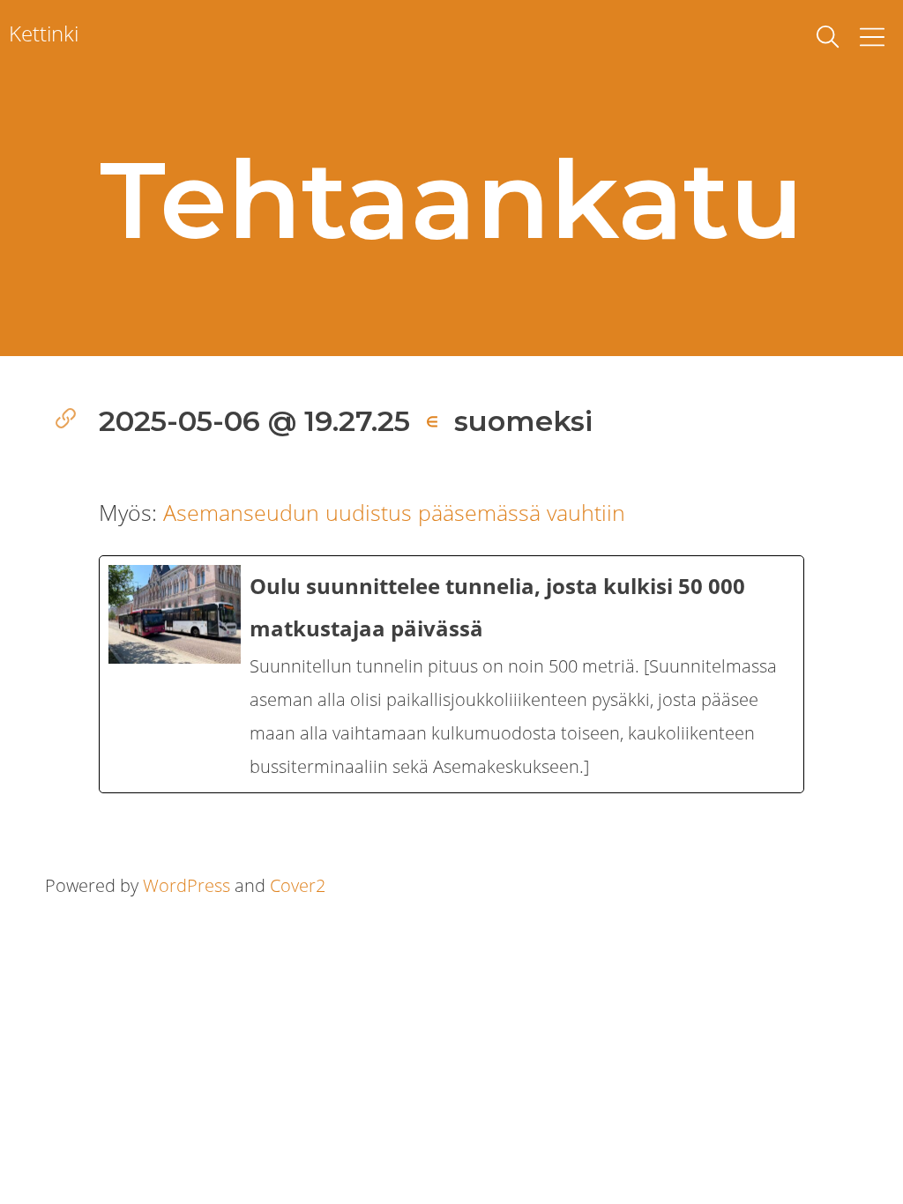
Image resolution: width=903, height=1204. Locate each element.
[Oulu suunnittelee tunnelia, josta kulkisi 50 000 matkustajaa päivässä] (451, 674)
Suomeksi (523, 421)
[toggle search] (828, 37)
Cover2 (297, 885)
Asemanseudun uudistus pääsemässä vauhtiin (394, 512)
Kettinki (43, 33)
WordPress (186, 885)
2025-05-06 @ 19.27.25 (254, 421)
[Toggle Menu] (872, 37)
